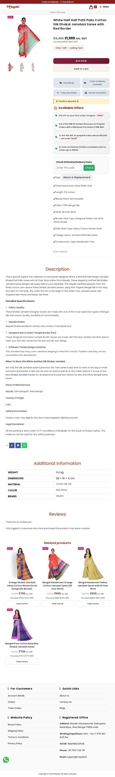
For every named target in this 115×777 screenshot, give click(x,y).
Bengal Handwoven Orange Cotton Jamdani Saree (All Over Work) (57, 585)
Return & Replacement (76, 177)
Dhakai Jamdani (19, 374)
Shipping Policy (15, 730)
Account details (16, 695)
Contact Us (66, 701)
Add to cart (81, 68)
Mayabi (9, 391)
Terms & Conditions (18, 737)
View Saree (22, 603)
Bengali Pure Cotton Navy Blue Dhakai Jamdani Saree (21, 645)
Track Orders (14, 708)
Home (52, 12)
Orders (11, 701)
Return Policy (14, 724)
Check (89, 168)
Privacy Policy (15, 743)
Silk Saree (61, 12)
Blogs (62, 708)
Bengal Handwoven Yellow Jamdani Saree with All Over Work (93, 585)
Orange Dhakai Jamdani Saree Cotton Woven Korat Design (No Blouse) (22, 585)
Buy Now (81, 60)
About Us (64, 695)
